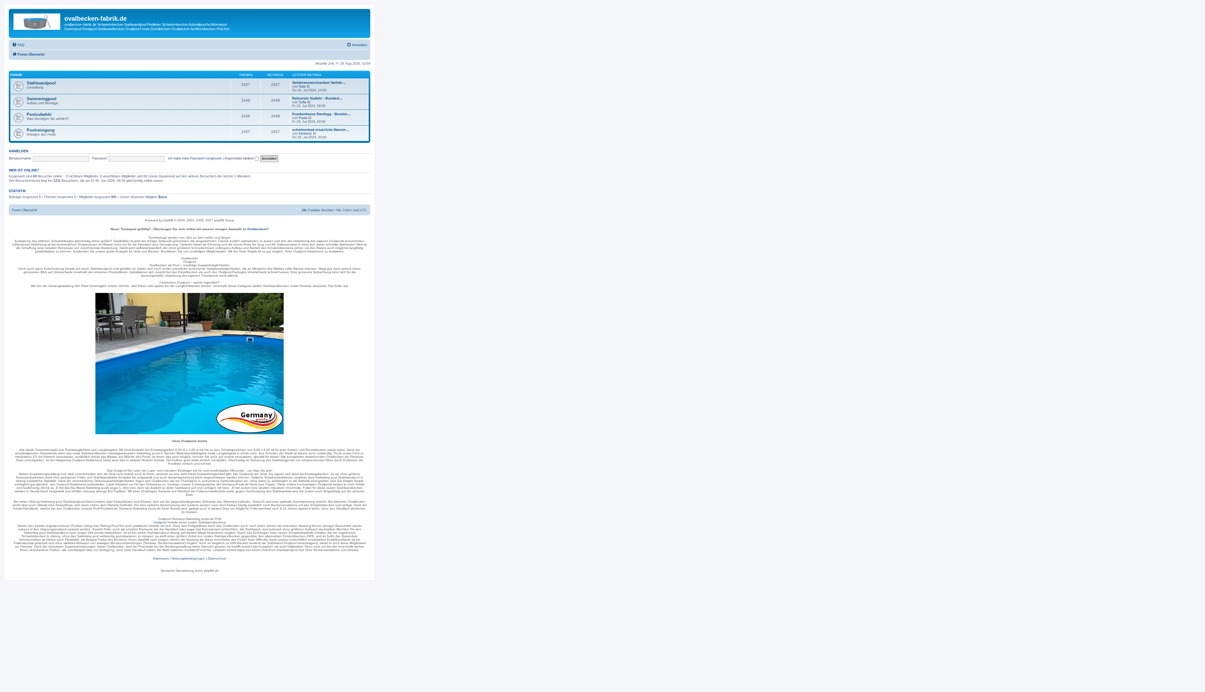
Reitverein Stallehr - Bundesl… (317, 98)
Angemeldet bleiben (239, 158)
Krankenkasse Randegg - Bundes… (321, 114)
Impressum (161, 558)
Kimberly (305, 133)
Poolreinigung (41, 130)
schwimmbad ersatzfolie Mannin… (320, 130)
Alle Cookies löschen (317, 210)
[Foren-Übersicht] (37, 20)
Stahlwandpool (41, 83)
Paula (303, 118)
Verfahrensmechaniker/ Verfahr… (319, 82)
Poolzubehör (39, 114)
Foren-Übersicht (24, 210)
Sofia (302, 102)
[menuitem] (18, 45)
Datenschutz (217, 558)
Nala (302, 86)
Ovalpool (159, 522)
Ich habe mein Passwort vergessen (195, 158)
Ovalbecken (256, 229)
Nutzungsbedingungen (188, 558)
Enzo (162, 197)
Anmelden (18, 151)
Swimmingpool (41, 98)
